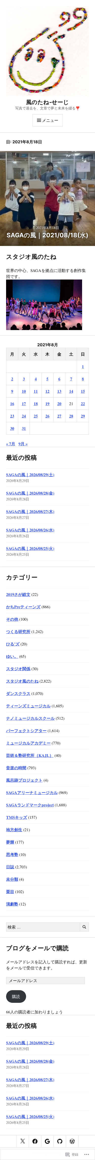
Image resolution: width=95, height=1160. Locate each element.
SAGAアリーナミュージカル (32, 792)
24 (24, 416)
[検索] (84, 927)
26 (47, 416)
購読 (16, 996)
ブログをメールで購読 (37, 948)
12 (47, 391)
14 (71, 391)
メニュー (50, 120)
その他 (12, 619)
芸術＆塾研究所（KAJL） (29, 755)
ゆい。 (12, 656)
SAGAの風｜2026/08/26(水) (30, 530)
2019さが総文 (18, 594)
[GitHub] (60, 1141)
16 (12, 403)
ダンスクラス (18, 693)
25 (36, 416)
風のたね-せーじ (47, 102)
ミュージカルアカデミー (28, 743)
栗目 (10, 891)
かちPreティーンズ (23, 607)
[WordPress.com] (72, 1141)
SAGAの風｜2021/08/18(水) (47, 235)
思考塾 (12, 854)
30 (12, 428)
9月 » (23, 444)
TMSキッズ (16, 817)
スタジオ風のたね (22, 681)
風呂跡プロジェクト (24, 780)
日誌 (10, 867)
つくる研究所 (18, 631)
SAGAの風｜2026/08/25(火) (30, 548)
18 (36, 403)
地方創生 (14, 829)
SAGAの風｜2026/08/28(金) (30, 493)
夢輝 (10, 842)
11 (36, 391)
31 (24, 428)
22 (83, 403)
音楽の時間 (16, 768)
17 (24, 403)
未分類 (12, 879)
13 (59, 391)
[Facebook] (35, 1141)
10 (24, 391)
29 (83, 416)
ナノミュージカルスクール (30, 718)
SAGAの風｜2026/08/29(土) (30, 474)
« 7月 (10, 444)
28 (71, 416)
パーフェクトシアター (26, 730)
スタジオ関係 (18, 668)
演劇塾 (12, 904)
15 (83, 391)
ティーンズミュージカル (28, 706)
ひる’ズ (13, 644)
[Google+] (47, 1141)
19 (47, 403)
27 (59, 416)
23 (12, 416)
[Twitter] (22, 1141)
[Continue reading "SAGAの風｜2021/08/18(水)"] (47, 198)
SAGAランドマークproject (30, 805)
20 (59, 403)
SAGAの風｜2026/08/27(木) (30, 511)
